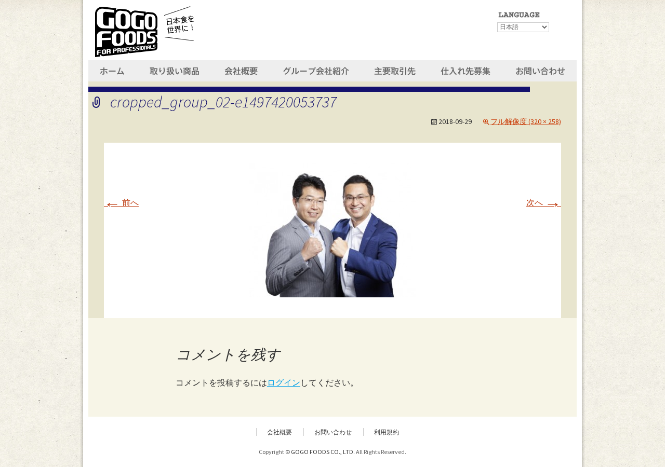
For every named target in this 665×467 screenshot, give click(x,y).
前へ (121, 202)
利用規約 (386, 432)
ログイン (283, 382)
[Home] (113, 69)
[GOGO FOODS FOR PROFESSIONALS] (144, 30)
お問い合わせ (333, 432)
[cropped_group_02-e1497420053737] (332, 229)
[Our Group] (315, 69)
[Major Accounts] (394, 69)
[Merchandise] (176, 69)
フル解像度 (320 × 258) (525, 121)
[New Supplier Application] (466, 69)
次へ (543, 202)
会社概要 (279, 432)
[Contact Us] (540, 69)
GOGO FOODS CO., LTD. (323, 452)
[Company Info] (242, 69)
